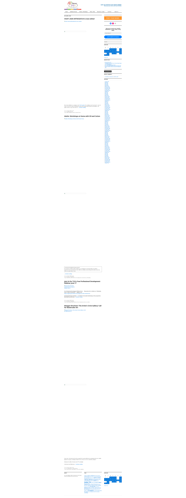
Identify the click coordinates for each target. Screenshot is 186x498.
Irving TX (92, 486)
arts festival (97, 476)
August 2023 (107, 110)
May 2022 (106, 123)
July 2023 (106, 111)
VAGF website (82, 105)
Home (66, 11)
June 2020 (106, 143)
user (73, 110)
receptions (96, 490)
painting (99, 487)
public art (86, 490)
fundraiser (96, 484)
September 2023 (107, 109)
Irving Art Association (87, 486)
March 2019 (107, 156)
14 (120, 50)
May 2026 (106, 84)
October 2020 (107, 140)
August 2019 (107, 152)
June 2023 (106, 112)
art (88, 475)
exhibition (97, 482)
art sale (94, 476)
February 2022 (107, 126)
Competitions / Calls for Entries (72, 468)
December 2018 (107, 159)
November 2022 (107, 118)
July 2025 (106, 92)
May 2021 (106, 134)
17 (110, 480)
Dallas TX (87, 482)
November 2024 (107, 98)
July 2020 (106, 142)
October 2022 (107, 119)
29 (105, 483)
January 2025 (107, 97)
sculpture (87, 491)
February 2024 (107, 105)
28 (120, 53)
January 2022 (107, 127)
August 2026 (107, 81)
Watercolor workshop (96, 491)
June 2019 (106, 154)
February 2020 (107, 147)
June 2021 (106, 133)
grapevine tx (86, 485)
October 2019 (107, 150)
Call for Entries (69, 469)
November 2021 (107, 128)
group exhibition (91, 485)
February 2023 (107, 115)
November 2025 (107, 88)
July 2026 (106, 82)
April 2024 (106, 103)
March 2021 (107, 135)
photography (87, 489)
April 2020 (106, 145)
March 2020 (107, 146)
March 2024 (107, 104)
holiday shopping (98, 485)
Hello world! (116, 76)
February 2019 (107, 157)
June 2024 (106, 102)
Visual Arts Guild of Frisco (76, 112)
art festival (98, 475)
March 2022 (107, 125)
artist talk (91, 476)
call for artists (97, 477)
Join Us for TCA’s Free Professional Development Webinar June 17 (82, 282)
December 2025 (107, 87)
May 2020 (106, 144)
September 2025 (107, 90)
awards (87, 477)
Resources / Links (100, 11)
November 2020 (107, 139)
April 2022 (106, 124)
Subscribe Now (108, 71)
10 (110, 50)
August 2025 (107, 91)
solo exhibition (91, 491)
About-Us (116, 11)
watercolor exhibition (80, 469)
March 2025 (107, 95)
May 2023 (106, 113)
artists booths (87, 476)
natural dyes (84, 277)
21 (120, 480)
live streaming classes (78, 277)
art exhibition (92, 475)
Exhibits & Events (73, 11)
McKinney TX (87, 487)
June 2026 (106, 83)
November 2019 (107, 149)
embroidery (69, 277)
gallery (99, 484)
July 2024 (106, 101)
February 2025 (107, 96)
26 (115, 53)
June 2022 (106, 122)
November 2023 (107, 107)
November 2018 (107, 160)
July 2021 (106, 132)
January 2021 (107, 137)
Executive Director (108, 62)
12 (115, 50)
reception (91, 490)
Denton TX (93, 482)
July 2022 (106, 121)
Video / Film (92, 11)
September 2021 (107, 130)
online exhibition (69, 112)
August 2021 (107, 131)
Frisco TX (93, 484)
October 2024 (107, 99)
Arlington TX (86, 475)
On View (109, 11)
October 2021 (107, 129)
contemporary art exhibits (90, 480)
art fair (96, 475)
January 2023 (107, 116)
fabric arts (72, 277)
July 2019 (106, 153)
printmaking (88, 277)
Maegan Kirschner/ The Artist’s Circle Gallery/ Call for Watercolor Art (82, 306)
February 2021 (107, 136)
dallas (98, 480)
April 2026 (106, 85)
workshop (86, 492)
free (90, 484)
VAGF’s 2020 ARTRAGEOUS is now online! (79, 19)
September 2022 (107, 120)
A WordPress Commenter (109, 76)
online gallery (74, 469)
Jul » (107, 57)
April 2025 (106, 94)
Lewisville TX (97, 486)
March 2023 (107, 114)
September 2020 (107, 141)
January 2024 (107, 106)
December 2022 (107, 117)
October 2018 (107, 161)
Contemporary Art (96, 479)
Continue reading (82, 107)
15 (105, 480)
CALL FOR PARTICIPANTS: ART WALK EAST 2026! (113, 65)
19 (115, 480)
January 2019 (107, 158)
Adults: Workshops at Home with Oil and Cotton (82, 116)
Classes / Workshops (83, 11)
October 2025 (107, 89)
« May (105, 57)
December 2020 (107, 138)
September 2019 (107, 151)
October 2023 (107, 108)
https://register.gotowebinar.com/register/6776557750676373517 (77, 293)
